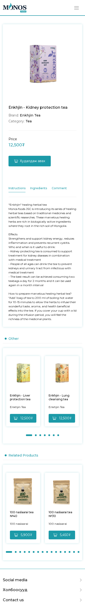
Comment (59, 188)
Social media (15, 580)
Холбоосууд (15, 590)
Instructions (17, 188)
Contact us (13, 600)
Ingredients (38, 188)
